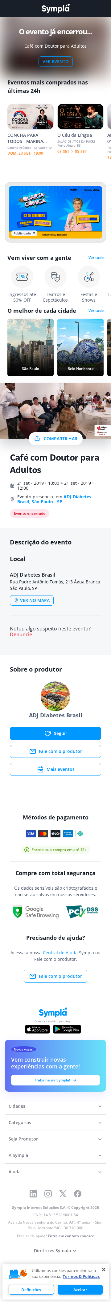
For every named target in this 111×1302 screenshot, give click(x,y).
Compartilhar (60, 438)
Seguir (60, 733)
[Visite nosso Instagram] (48, 1193)
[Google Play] (67, 1029)
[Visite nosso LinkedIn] (33, 1193)
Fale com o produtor (60, 751)
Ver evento (56, 61)
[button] (18, 1274)
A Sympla (18, 1155)
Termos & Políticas (81, 1276)
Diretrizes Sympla (52, 1250)
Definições (31, 1289)
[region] (55, 1282)
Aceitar (80, 1289)
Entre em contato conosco (71, 1236)
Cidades (17, 1106)
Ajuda (15, 1172)
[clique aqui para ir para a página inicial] (55, 8)
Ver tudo (96, 258)
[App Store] (37, 1029)
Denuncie (21, 635)
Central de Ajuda (60, 953)
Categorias (20, 1122)
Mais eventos (61, 769)
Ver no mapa (35, 600)
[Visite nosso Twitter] (63, 1193)
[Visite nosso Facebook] (77, 1193)
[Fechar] (103, 1269)
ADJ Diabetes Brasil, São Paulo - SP (54, 499)
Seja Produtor (23, 1139)
